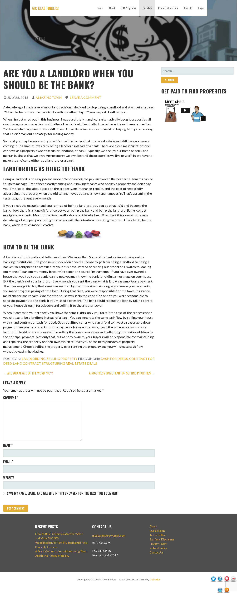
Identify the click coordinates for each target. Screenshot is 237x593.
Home (100, 8)
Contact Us (156, 552)
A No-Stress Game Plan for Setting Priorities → (122, 373)
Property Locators (168, 8)
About (112, 8)
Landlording (33, 358)
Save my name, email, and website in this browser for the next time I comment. (63, 493)
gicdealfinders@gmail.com (108, 535)
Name (8, 445)
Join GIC (188, 8)
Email (8, 461)
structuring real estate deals (69, 363)
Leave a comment (85, 97)
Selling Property (62, 358)
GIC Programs (128, 8)
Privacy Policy (158, 543)
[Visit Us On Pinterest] (226, 585)
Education (147, 8)
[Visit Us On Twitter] (213, 585)
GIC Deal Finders (45, 8)
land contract (27, 363)
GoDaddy (155, 579)
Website (8, 477)
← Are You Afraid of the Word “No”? (28, 373)
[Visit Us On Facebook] (220, 585)
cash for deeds (114, 358)
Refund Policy (158, 548)
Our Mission (157, 530)
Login (201, 8)
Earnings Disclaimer (161, 539)
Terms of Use (157, 535)
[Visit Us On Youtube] (233, 585)
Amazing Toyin (49, 97)
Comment (10, 397)
